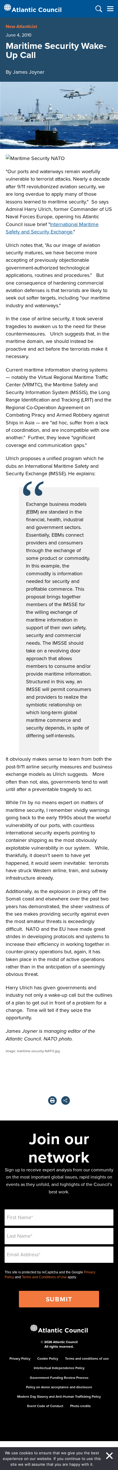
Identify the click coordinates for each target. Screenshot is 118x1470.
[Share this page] (65, 1100)
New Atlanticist (21, 26)
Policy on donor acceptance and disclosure (59, 1387)
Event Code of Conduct (45, 1405)
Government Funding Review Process (59, 1377)
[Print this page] (52, 1100)
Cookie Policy (47, 1358)
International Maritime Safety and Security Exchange (52, 228)
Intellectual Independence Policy (59, 1367)
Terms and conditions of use (87, 1358)
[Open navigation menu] (110, 8)
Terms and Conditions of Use (44, 1277)
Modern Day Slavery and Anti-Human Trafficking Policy (59, 1396)
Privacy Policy (19, 1358)
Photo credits (80, 1405)
